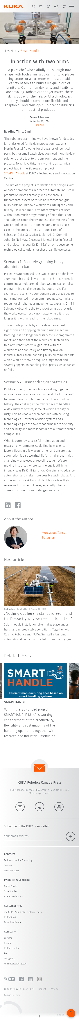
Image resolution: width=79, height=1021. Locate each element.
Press (7, 953)
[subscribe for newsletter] (70, 836)
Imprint (42, 989)
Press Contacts (11, 870)
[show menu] (71, 6)
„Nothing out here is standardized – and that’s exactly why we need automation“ (38, 616)
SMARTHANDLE (14, 173)
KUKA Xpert (10, 917)
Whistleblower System (15, 963)
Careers (8, 938)
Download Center (13, 922)
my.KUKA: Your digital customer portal (23, 912)
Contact (8, 865)
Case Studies (10, 891)
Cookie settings (12, 995)
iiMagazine (9, 51)
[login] (56, 6)
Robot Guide (10, 886)
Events (7, 943)
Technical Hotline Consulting (18, 860)
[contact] (41, 6)
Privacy (54, 989)
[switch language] (48, 6)
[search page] (33, 6)
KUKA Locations (12, 948)
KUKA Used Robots (14, 896)
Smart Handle (30, 51)
